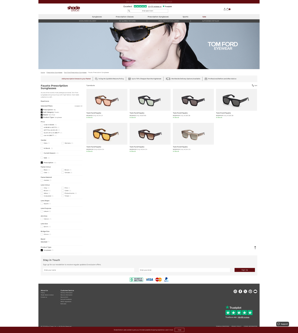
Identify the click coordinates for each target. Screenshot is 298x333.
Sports (185, 17)
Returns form (64, 297)
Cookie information (250, 326)
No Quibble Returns (127, 21)
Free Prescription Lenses (169, 21)
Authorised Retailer (210, 21)
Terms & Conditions (66, 299)
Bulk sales (63, 303)
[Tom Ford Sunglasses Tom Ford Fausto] (106, 100)
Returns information (66, 295)
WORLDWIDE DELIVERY (87, 21)
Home (43, 72)
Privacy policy (236, 326)
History (43, 292)
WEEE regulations (66, 301)
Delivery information (67, 292)
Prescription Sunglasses (158, 17)
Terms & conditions (222, 326)
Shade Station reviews (47, 295)
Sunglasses (97, 17)
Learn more (169, 330)
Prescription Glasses (125, 17)
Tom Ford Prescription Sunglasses (75, 72)
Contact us (44, 297)
